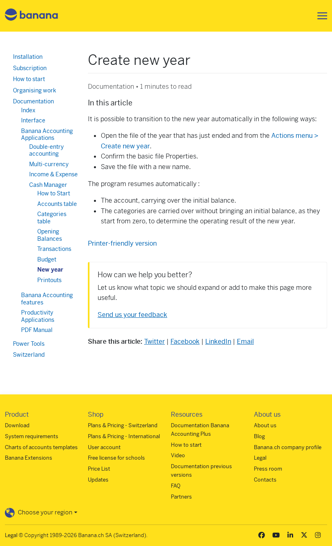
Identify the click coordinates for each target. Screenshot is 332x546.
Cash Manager (48, 184)
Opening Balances (49, 235)
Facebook (185, 341)
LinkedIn (218, 341)
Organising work (34, 90)
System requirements (31, 436)
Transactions (54, 249)
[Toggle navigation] (320, 15)
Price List (99, 468)
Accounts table (57, 204)
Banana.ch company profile (287, 447)
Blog (259, 436)
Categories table (51, 217)
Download (17, 425)
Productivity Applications (37, 316)
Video (178, 455)
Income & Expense (53, 174)
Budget (46, 259)
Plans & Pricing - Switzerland (122, 425)
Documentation (33, 101)
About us (265, 425)
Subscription (30, 68)
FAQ (176, 485)
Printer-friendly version (122, 243)
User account (104, 447)
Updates (98, 479)
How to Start (53, 193)
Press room (268, 468)
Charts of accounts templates (41, 447)
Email (245, 341)
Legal (260, 457)
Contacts (265, 479)
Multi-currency (48, 164)
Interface (33, 120)
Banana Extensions (28, 457)
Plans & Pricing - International (124, 436)
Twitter (154, 341)
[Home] (31, 16)
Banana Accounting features (47, 298)
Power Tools (29, 343)
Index (28, 110)
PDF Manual (37, 330)
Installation (28, 56)
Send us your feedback (132, 314)
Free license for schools (116, 457)
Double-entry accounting (46, 150)
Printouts (49, 280)
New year (50, 269)
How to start (29, 79)
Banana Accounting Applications (47, 134)
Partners (181, 496)
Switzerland (29, 354)
